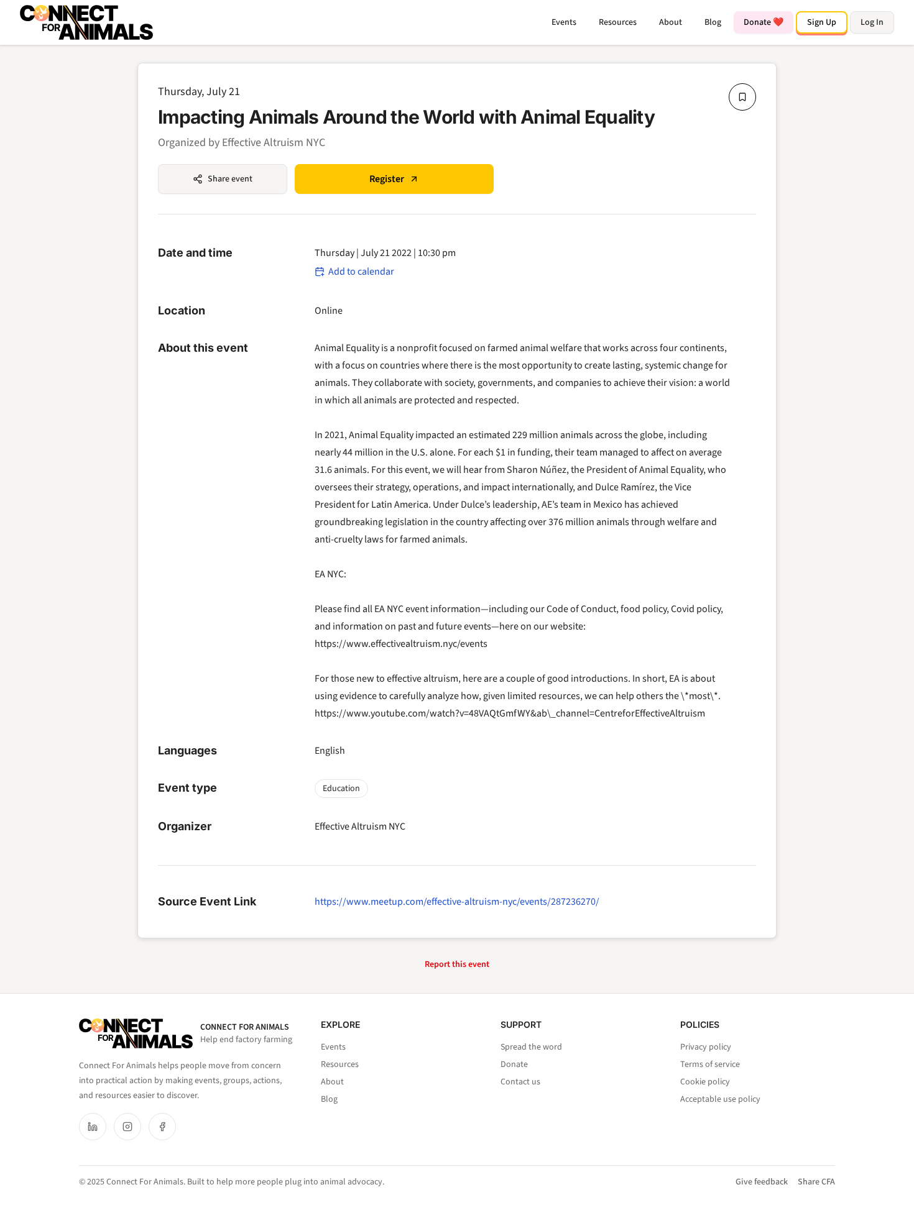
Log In (872, 22)
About (670, 22)
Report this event (457, 964)
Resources (618, 22)
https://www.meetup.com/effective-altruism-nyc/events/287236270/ (457, 902)
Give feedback (762, 1182)
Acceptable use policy (720, 1099)
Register (386, 179)
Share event (230, 179)
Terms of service (710, 1064)
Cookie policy (705, 1082)
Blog (712, 22)
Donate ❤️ (763, 22)
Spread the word (531, 1047)
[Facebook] (162, 1126)
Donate (514, 1064)
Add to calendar (361, 271)
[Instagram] (127, 1126)
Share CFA (816, 1182)
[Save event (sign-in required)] (742, 97)
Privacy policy (705, 1047)
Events (564, 22)
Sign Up (821, 22)
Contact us (520, 1082)
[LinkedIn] (92, 1126)
